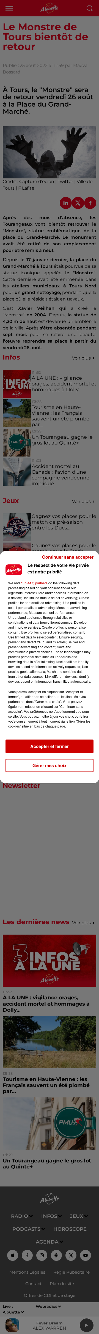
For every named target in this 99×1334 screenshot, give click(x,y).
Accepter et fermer (49, 746)
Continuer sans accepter (68, 557)
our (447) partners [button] (34, 583)
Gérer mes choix (49, 765)
